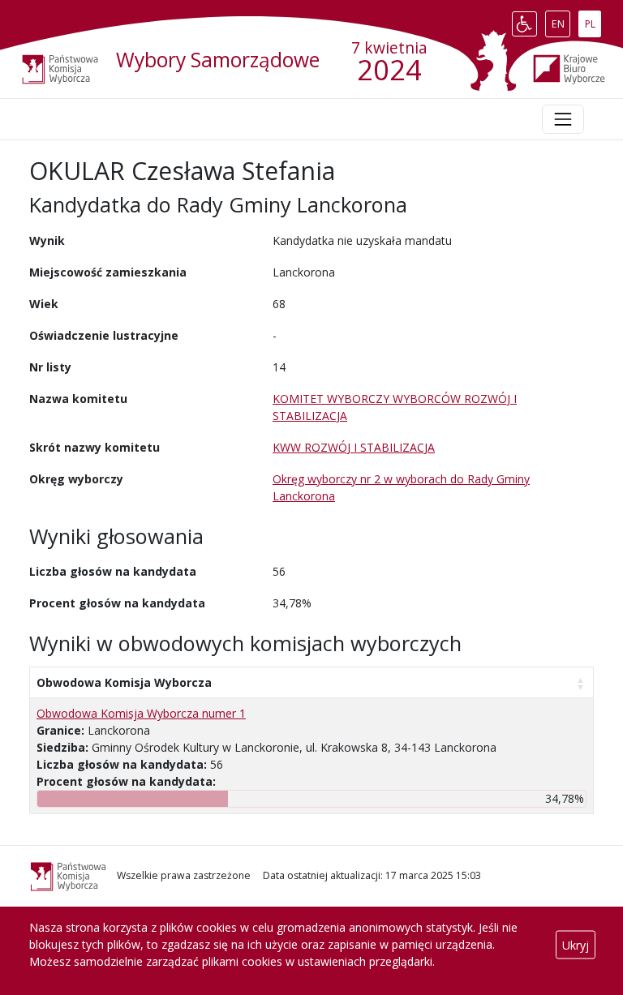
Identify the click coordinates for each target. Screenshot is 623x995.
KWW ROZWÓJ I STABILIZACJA (354, 447)
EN (560, 20)
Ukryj (575, 944)
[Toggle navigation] (563, 119)
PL (592, 20)
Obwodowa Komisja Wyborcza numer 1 (141, 713)
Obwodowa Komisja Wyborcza (124, 682)
